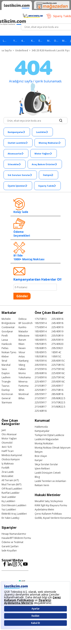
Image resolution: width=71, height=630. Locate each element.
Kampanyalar (15, 132)
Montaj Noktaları (49, 142)
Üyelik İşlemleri (17, 185)
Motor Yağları (42, 153)
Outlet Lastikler (17, 142)
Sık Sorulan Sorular (19, 175)
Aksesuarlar (15, 153)
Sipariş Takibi (46, 185)
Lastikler (41, 132)
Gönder (22, 296)
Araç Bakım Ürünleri (43, 164)
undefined (21, 50)
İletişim (47, 175)
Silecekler (13, 164)
